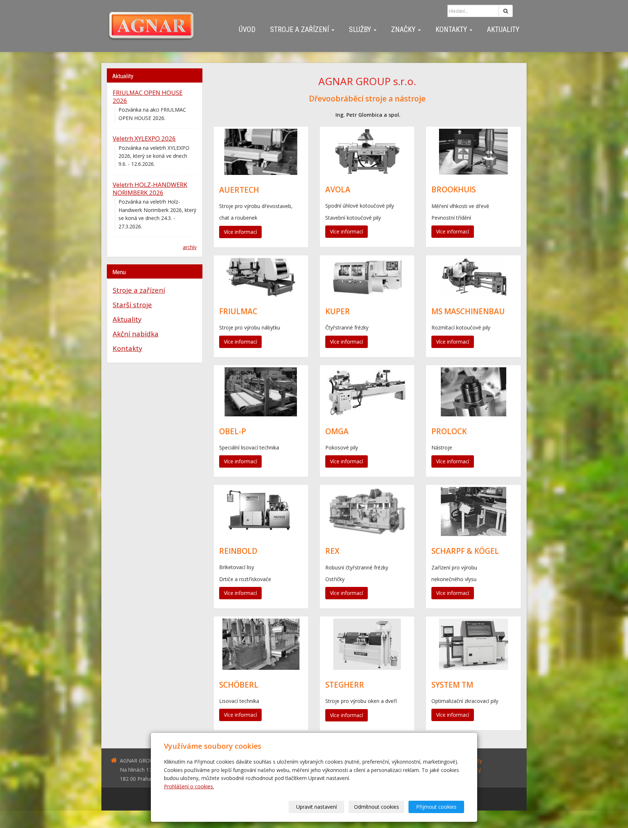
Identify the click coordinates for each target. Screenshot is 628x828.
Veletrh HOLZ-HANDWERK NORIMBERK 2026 (150, 188)
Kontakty (452, 29)
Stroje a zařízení (300, 29)
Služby (361, 29)
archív (190, 247)
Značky (404, 29)
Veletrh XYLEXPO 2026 (144, 138)
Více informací (240, 231)
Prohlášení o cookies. (189, 786)
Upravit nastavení (316, 806)
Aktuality (503, 29)
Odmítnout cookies (376, 806)
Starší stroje (132, 304)
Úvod (247, 29)
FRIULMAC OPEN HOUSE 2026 (147, 96)
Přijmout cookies (436, 806)
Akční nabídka (135, 333)
